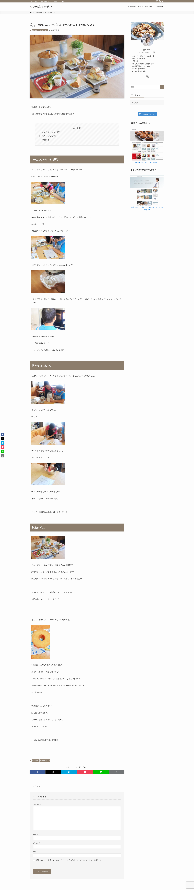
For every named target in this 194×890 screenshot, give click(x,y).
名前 (35, 834)
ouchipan (34, 30)
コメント (37, 804)
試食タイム (46, 140)
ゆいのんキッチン (41, 6)
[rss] (160, 1)
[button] (37, 772)
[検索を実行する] (162, 87)
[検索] (162, 1)
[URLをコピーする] (116, 772)
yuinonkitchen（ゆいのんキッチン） (147, 162)
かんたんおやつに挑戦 (51, 132)
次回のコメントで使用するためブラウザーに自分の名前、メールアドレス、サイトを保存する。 (69, 860)
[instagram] (157, 1)
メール (36, 843)
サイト (35, 852)
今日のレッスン (43, 30)
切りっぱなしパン (49, 136)
